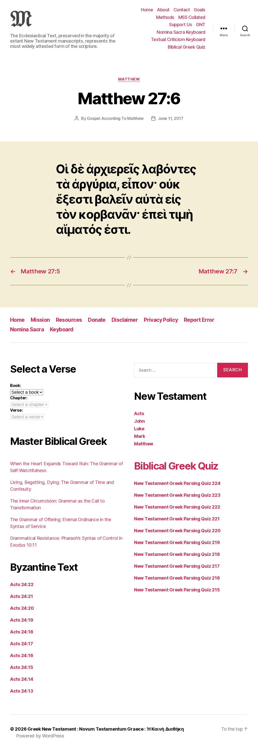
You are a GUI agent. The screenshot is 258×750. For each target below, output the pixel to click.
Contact (182, 9)
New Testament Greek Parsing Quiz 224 (177, 483)
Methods (165, 17)
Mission (40, 320)
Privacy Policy (161, 320)
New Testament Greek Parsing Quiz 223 (177, 495)
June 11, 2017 (170, 118)
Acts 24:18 (21, 631)
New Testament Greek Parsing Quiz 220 (177, 530)
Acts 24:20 (22, 608)
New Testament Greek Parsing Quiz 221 (176, 518)
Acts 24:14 (21, 679)
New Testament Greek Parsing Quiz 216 (177, 578)
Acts (139, 413)
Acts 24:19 (21, 620)
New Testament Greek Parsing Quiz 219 (177, 542)
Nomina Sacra (27, 329)
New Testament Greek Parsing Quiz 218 (177, 554)
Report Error (199, 320)
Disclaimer (125, 320)
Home (147, 9)
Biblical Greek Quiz (186, 47)
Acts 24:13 (21, 691)
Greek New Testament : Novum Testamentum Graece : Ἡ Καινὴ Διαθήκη (105, 729)
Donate (97, 320)
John (139, 421)
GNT (200, 24)
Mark (139, 436)
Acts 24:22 (21, 584)
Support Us (180, 24)
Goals (199, 9)
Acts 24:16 (21, 655)
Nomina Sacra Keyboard (181, 32)
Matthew (129, 79)
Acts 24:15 (21, 667)
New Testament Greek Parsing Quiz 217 (176, 566)
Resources (69, 320)
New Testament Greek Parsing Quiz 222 (177, 507)
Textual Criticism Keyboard (178, 39)
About (163, 9)
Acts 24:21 (21, 596)
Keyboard (61, 329)
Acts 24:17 (21, 643)
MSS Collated (191, 17)
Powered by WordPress (40, 735)
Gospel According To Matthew (115, 118)
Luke (139, 428)
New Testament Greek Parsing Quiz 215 (177, 589)
